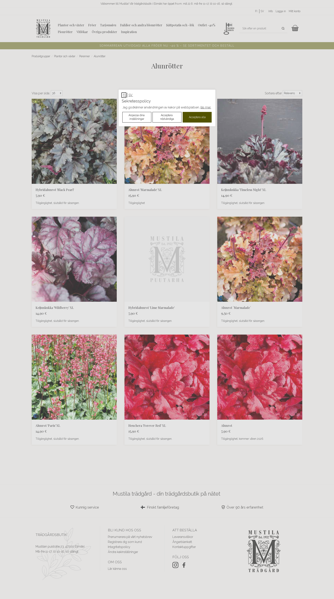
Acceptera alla (197, 117)
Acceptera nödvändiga (167, 117)
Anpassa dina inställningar (137, 117)
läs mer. (205, 107)
